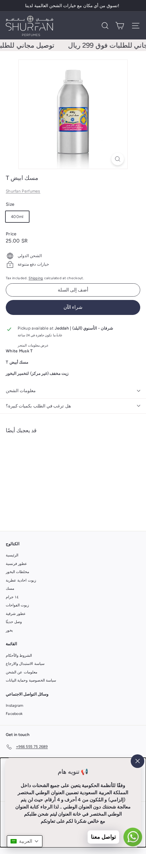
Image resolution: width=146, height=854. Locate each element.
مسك (10, 588)
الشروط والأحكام (19, 655)
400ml (17, 216)
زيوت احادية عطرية (21, 580)
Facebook (14, 713)
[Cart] (120, 26)
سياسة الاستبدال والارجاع (25, 664)
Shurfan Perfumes (23, 191)
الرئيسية (12, 555)
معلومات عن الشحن (21, 672)
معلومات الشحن (21, 390)
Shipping (36, 278)
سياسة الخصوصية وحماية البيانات (31, 680)
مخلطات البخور (17, 572)
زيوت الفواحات (17, 605)
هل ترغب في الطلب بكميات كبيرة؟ (38, 405)
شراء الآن (73, 307)
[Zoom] (117, 159)
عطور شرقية (16, 614)
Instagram (14, 705)
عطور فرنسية (16, 564)
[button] (24, 841)
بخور (9, 630)
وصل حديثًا (14, 622)
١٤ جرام (12, 597)
